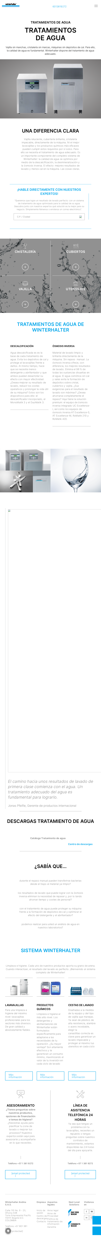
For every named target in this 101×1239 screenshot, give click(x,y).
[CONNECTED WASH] (75, 1225)
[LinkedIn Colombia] (86, 1218)
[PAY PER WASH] (73, 1213)
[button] (50, 838)
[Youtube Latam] (91, 1212)
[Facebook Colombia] (86, 1212)
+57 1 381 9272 (25, 1163)
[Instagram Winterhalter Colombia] (91, 1218)
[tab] (29, 348)
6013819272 (59, 6)
